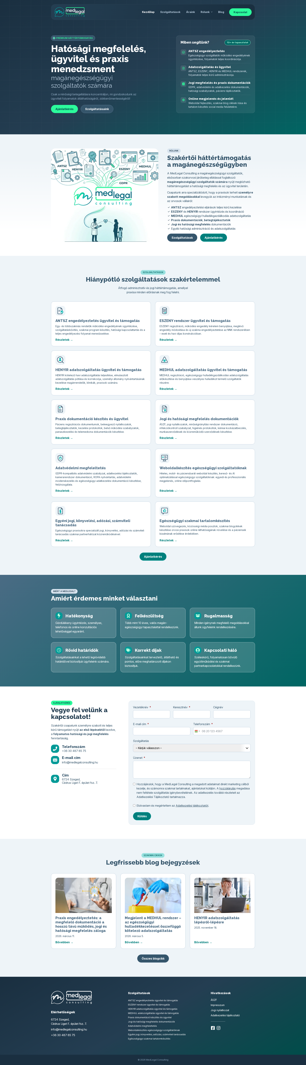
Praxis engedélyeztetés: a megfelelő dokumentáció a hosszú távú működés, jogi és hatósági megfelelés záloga (81, 924)
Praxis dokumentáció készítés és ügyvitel (91, 419)
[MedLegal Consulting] (69, 12)
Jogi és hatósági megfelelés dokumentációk (199, 419)
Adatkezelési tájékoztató (225, 1015)
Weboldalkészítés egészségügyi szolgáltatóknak (203, 468)
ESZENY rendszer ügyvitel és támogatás (195, 321)
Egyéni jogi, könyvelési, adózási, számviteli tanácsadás (157, 1034)
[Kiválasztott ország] (197, 731)
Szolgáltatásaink (97, 109)
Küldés (142, 816)
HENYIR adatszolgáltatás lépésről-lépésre (216, 920)
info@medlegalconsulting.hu (80, 762)
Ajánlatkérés (64, 109)
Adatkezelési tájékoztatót (192, 805)
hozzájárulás (227, 788)
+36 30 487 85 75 (74, 751)
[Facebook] (213, 1028)
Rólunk (205, 12)
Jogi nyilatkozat (220, 1010)
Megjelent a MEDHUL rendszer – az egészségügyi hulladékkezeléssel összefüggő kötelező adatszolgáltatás (153, 924)
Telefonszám (201, 724)
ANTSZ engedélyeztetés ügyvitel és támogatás (97, 321)
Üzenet (137, 757)
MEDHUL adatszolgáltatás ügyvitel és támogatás (203, 370)
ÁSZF (214, 999)
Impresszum (218, 1005)
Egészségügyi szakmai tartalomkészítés (195, 521)
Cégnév (218, 707)
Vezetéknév (140, 707)
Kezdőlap (148, 12)
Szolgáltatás (141, 741)
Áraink (190, 12)
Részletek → (64, 339)
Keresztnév (180, 707)
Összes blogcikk (153, 958)
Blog (221, 12)
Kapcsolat (240, 12)
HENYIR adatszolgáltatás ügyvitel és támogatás (98, 370)
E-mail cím (139, 724)
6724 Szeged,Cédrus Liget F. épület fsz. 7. (80, 781)
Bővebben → (64, 942)
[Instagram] (218, 1028)
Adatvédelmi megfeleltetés (80, 468)
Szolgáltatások (170, 12)
